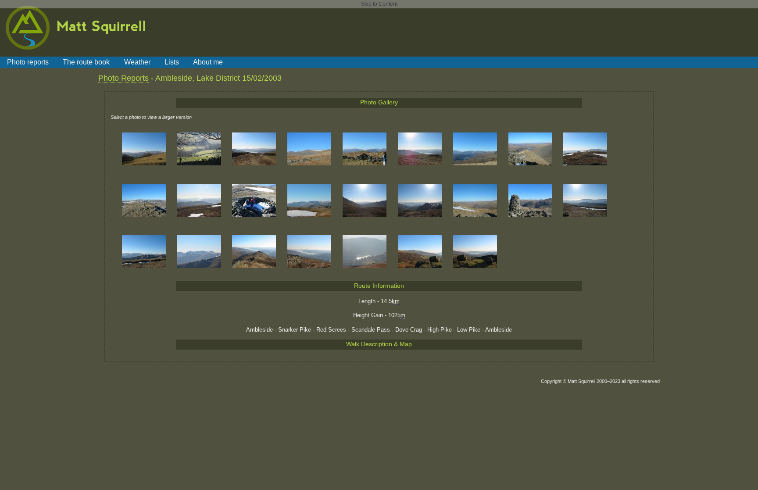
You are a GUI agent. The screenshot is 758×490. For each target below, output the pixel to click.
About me (208, 62)
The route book (86, 62)
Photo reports (28, 62)
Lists (171, 62)
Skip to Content (379, 4)
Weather (137, 62)
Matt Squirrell (102, 25)
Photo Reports (123, 78)
